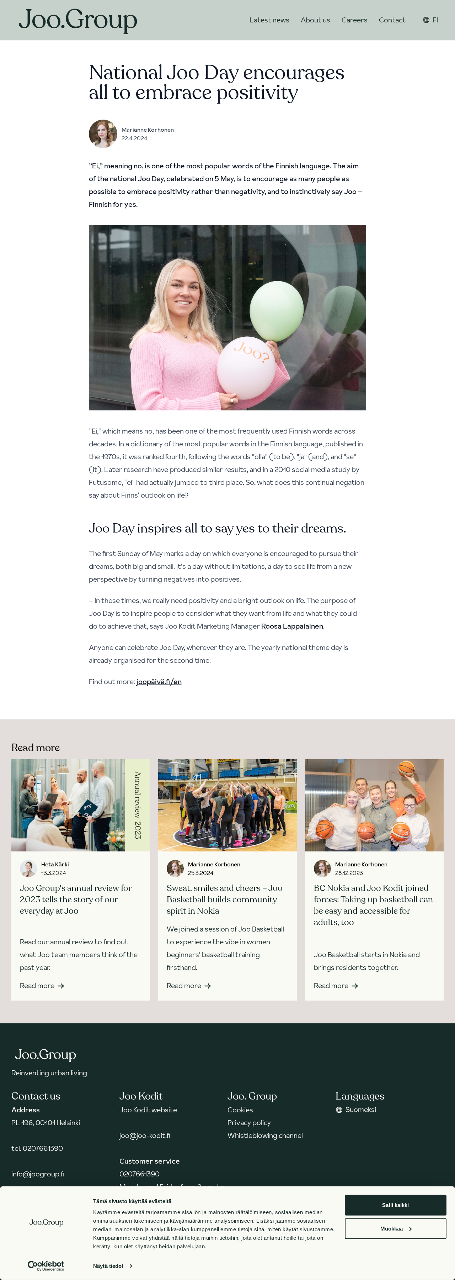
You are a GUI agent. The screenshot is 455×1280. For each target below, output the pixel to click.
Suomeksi (361, 1109)
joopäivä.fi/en (159, 682)
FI (435, 20)
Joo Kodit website (148, 1110)
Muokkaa (391, 1228)
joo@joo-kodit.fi (144, 1135)
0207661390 (43, 1148)
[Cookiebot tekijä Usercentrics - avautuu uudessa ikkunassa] (46, 1266)
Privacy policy (249, 1123)
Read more (37, 986)
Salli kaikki (395, 1205)
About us (315, 20)
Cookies (240, 1110)
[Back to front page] (77, 20)
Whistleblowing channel (265, 1135)
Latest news (269, 20)
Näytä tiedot (108, 1266)
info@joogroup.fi (37, 1174)
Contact (392, 20)
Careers (355, 20)
